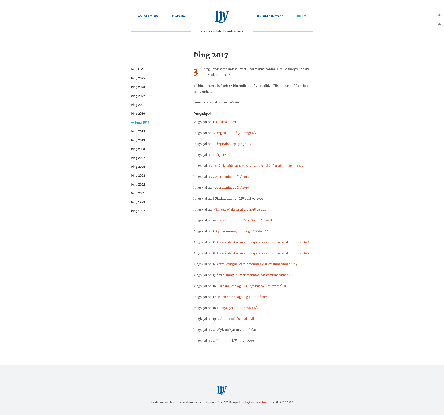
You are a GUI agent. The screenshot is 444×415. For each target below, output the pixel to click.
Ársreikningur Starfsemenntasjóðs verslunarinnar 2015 (256, 264)
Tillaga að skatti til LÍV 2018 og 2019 (241, 209)
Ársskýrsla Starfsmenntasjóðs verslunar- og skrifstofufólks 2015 (263, 242)
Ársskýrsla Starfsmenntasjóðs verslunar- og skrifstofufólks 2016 (263, 253)
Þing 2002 (138, 184)
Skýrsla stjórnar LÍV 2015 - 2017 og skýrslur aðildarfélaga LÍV (259, 166)
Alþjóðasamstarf (269, 16)
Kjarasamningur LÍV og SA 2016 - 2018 (244, 220)
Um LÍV (301, 16)
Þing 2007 (138, 158)
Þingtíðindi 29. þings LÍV (233, 144)
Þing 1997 (138, 211)
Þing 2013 (138, 140)
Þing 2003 (138, 175)
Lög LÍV (220, 155)
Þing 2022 (138, 96)
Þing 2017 (142, 122)
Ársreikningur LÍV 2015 (232, 176)
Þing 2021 (138, 105)
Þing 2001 (138, 193)
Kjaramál (179, 16)
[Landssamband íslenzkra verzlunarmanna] (222, 16)
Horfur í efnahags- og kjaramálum (241, 297)
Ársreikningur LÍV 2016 (232, 187)
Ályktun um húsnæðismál (235, 319)
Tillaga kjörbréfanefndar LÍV (237, 308)
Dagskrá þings (225, 122)
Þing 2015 (138, 131)
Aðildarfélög (148, 16)
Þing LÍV (137, 69)
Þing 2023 (138, 87)
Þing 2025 (138, 78)
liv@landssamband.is (258, 402)
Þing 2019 (138, 113)
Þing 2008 (138, 149)
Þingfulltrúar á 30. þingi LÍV (236, 133)
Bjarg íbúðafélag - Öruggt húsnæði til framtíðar (251, 286)
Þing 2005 (138, 167)
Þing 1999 (138, 202)
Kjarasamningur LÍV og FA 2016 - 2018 (243, 231)
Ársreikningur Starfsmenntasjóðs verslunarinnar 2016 (255, 275)
